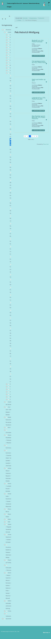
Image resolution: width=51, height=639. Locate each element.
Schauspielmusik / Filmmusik (10, 569)
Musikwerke (9, 29)
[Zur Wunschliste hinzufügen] (46, 43)
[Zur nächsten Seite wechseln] (34, 136)
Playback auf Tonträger (9, 561)
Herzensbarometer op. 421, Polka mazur (39, 61)
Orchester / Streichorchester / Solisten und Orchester (10, 538)
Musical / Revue (9, 510)
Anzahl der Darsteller (9, 403)
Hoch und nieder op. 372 (39, 80)
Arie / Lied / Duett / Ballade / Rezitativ (9, 410)
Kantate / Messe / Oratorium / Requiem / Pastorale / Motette (9, 475)
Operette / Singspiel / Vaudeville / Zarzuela (9, 528)
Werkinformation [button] (39, 55)
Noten (9, 519)
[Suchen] (2, 19)
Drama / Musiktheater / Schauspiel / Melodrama (9, 438)
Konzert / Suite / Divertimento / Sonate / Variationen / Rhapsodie (9, 500)
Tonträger (10, 611)
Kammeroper (9, 448)
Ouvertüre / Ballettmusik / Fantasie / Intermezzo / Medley (9, 552)
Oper (9, 521)
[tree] (6, 324)
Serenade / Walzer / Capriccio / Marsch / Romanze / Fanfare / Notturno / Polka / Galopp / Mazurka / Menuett (9, 585)
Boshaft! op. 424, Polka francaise (38, 41)
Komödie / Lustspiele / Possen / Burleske (9, 487)
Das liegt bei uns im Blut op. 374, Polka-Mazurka (38, 117)
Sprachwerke (9, 618)
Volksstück (8, 616)
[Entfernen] (5, 19)
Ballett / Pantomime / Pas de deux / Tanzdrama (9, 421)
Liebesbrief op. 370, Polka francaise (38, 98)
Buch (9, 427)
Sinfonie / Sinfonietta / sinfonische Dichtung (9, 604)
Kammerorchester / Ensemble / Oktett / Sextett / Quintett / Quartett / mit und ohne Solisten (10, 459)
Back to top (46, 632)
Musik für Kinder (9, 515)
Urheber (10, 32)
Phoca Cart (46, 144)
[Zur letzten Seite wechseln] (36, 136)
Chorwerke (8, 432)
